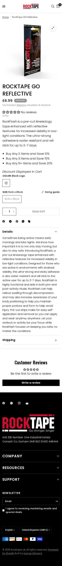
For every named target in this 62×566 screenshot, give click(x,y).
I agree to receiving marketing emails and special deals (31, 510)
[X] (11, 221)
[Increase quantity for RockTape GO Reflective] (13, 211)
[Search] (52, 6)
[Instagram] (21, 403)
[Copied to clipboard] (30, 221)
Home (5, 17)
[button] (11, 112)
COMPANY (12, 456)
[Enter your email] (56, 501)
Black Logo (6, 183)
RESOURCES (13, 467)
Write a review (31, 383)
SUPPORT (11, 479)
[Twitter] (13, 403)
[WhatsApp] (24, 221)
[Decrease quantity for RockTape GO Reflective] (5, 211)
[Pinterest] (18, 221)
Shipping (21, 105)
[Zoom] (53, 28)
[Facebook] (4, 221)
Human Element (33, 553)
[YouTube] (29, 403)
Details (7, 232)
